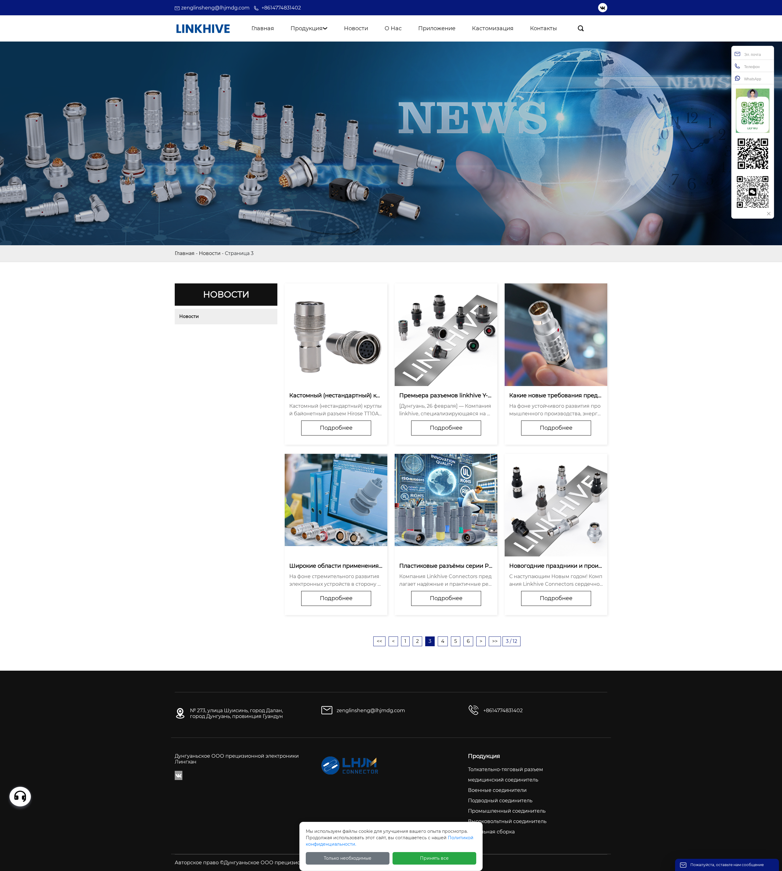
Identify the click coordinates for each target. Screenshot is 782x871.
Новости (210, 253)
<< (379, 641)
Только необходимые (347, 858)
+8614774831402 (281, 8)
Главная (185, 253)
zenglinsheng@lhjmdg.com (215, 8)
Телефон (751, 67)
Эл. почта (752, 55)
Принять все (434, 858)
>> (495, 641)
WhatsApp (752, 79)
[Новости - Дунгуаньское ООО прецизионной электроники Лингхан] (203, 28)
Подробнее (336, 428)
